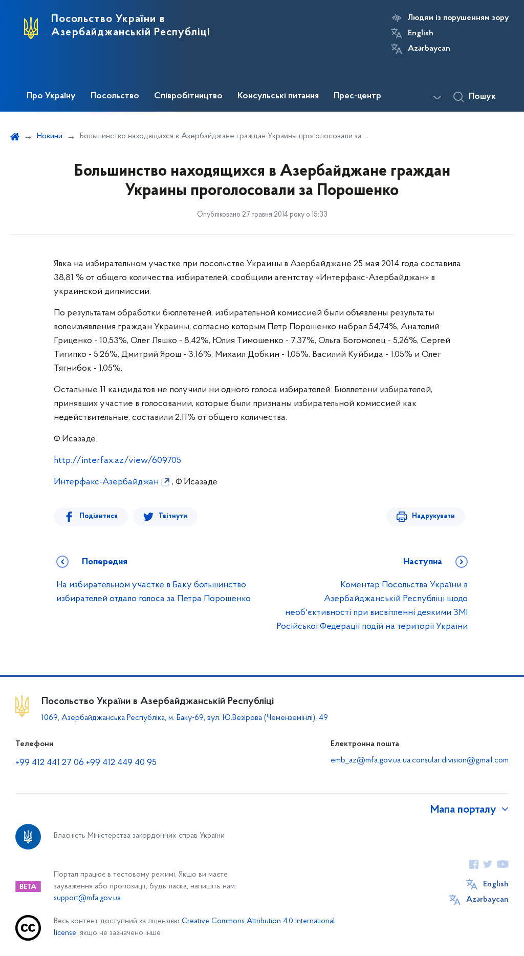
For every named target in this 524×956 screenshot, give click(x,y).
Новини (49, 136)
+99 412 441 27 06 (49, 763)
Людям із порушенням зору (458, 18)
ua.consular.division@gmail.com (456, 760)
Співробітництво (188, 96)
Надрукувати (433, 516)
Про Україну (51, 96)
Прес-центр (357, 96)
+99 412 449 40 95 (121, 763)
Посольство (115, 96)
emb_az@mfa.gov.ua (366, 760)
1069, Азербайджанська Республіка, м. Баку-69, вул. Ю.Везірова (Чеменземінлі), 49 (184, 718)
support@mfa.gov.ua (87, 898)
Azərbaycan (429, 49)
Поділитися (98, 516)
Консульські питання (278, 96)
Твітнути (173, 516)
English (420, 33)
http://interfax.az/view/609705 (117, 460)
